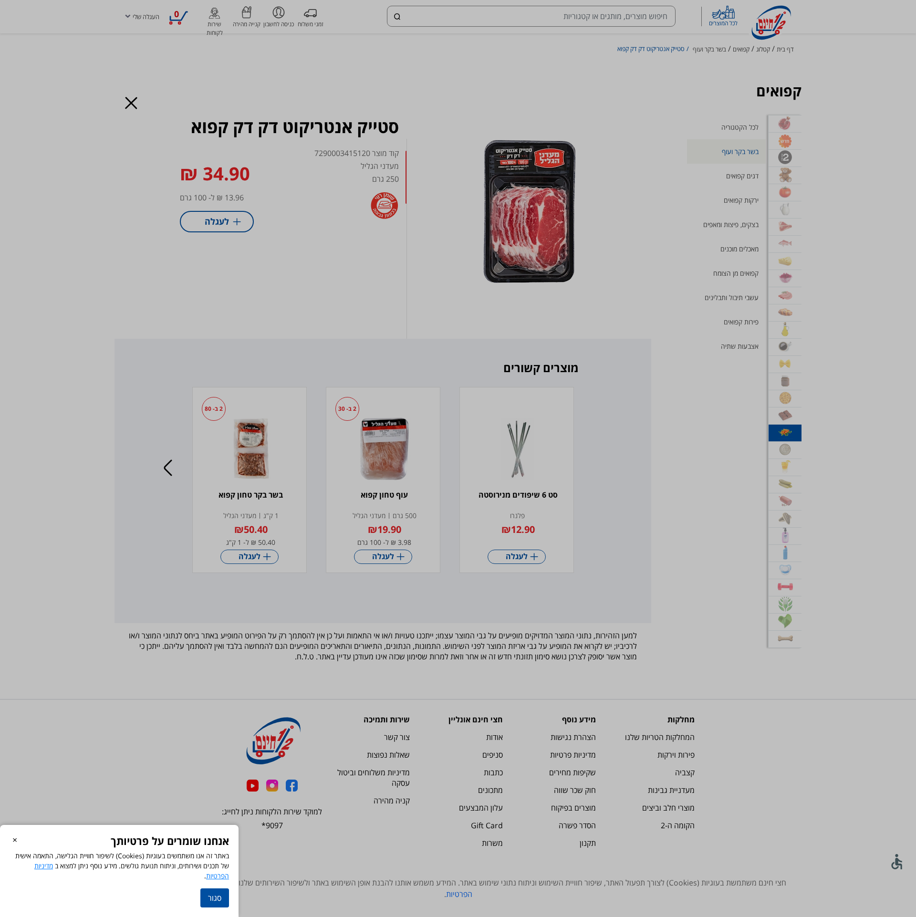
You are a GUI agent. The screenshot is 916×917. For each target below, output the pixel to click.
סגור (214, 898)
